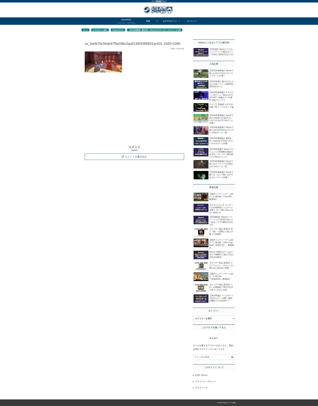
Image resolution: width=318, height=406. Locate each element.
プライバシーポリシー (205, 381)
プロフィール (201, 388)
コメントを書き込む (136, 156)
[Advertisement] (134, 108)
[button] (232, 357)
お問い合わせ (201, 375)
